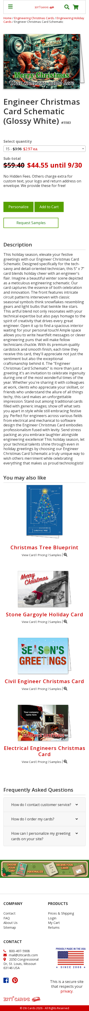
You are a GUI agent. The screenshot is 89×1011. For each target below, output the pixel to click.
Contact (9, 913)
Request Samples (31, 222)
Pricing (42, 555)
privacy (66, 991)
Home (7, 18)
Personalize (18, 206)
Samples (55, 555)
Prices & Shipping (61, 913)
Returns (54, 927)
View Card (29, 555)
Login (52, 918)
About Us (10, 922)
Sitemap (9, 927)
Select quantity (17, 141)
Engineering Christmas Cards (34, 18)
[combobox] (44, 148)
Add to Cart (49, 206)
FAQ (6, 918)
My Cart (54, 922)
